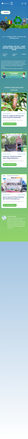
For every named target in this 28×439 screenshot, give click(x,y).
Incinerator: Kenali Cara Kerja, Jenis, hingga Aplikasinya (12, 157)
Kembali (6, 12)
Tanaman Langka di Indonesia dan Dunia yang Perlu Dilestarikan (13, 116)
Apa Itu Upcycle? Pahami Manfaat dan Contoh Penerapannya (13, 198)
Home (3, 36)
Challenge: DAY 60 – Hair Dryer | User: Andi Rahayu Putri (14, 48)
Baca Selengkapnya (10, 124)
